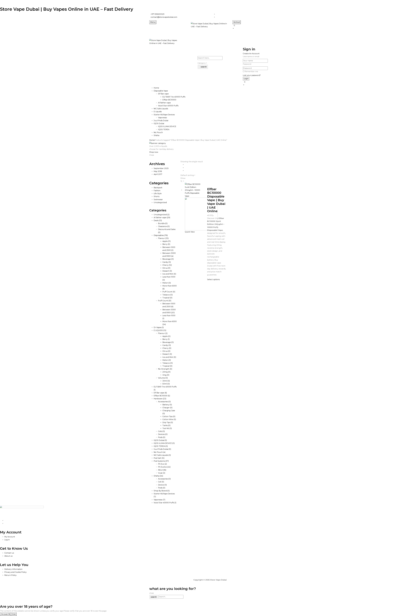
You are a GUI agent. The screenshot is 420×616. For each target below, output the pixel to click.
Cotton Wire (169, 419)
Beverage (168, 259)
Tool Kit (167, 428)
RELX (162, 470)
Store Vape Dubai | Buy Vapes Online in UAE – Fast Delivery (66, 9)
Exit (14, 614)
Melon (166, 283)
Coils (161, 431)
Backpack (158, 188)
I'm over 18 (5, 614)
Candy (166, 262)
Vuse (161, 473)
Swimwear (158, 199)
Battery (167, 405)
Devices (163, 434)
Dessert (167, 271)
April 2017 (158, 174)
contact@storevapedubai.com (164, 17)
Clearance (164, 226)
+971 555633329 (157, 14)
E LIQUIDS (160, 330)
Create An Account (251, 54)
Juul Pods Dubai (162, 449)
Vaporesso (162, 118)
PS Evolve (164, 467)
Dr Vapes (159, 327)
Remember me (251, 71)
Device (162, 485)
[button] (251, 26)
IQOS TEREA (163, 129)
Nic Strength (165, 369)
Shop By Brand (162, 491)
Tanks (166, 425)
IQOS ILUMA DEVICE (167, 126)
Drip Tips (167, 422)
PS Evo (162, 464)
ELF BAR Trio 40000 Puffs (173, 97)
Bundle (163, 223)
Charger (167, 408)
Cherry (167, 265)
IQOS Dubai (160, 440)
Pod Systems (161, 461)
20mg (166, 372)
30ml (166, 381)
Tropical (167, 298)
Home (152, 140)
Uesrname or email (251, 56)
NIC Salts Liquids (162, 455)
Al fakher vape (164, 103)
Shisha (158, 476)
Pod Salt (159, 458)
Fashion (157, 191)
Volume (163, 378)
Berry (166, 244)
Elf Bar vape (163, 94)
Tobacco (167, 295)
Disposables (161, 235)
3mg (165, 375)
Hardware (160, 399)
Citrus (166, 268)
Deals (158, 220)
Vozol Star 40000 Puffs (168, 106)
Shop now (153, 152)
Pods (161, 437)
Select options (213, 279)
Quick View (190, 232)
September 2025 (161, 168)
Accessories (164, 402)
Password (247, 64)
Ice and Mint (169, 274)
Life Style (158, 193)
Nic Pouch (159, 452)
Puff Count (168, 292)
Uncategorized (160, 202)
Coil (161, 482)
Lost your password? (252, 75)
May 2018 (158, 171)
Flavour (163, 238)
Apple (166, 241)
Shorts (156, 196)
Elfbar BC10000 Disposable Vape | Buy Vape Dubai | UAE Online (216, 200)
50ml (166, 384)
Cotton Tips (168, 416)
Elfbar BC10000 (169, 100)
